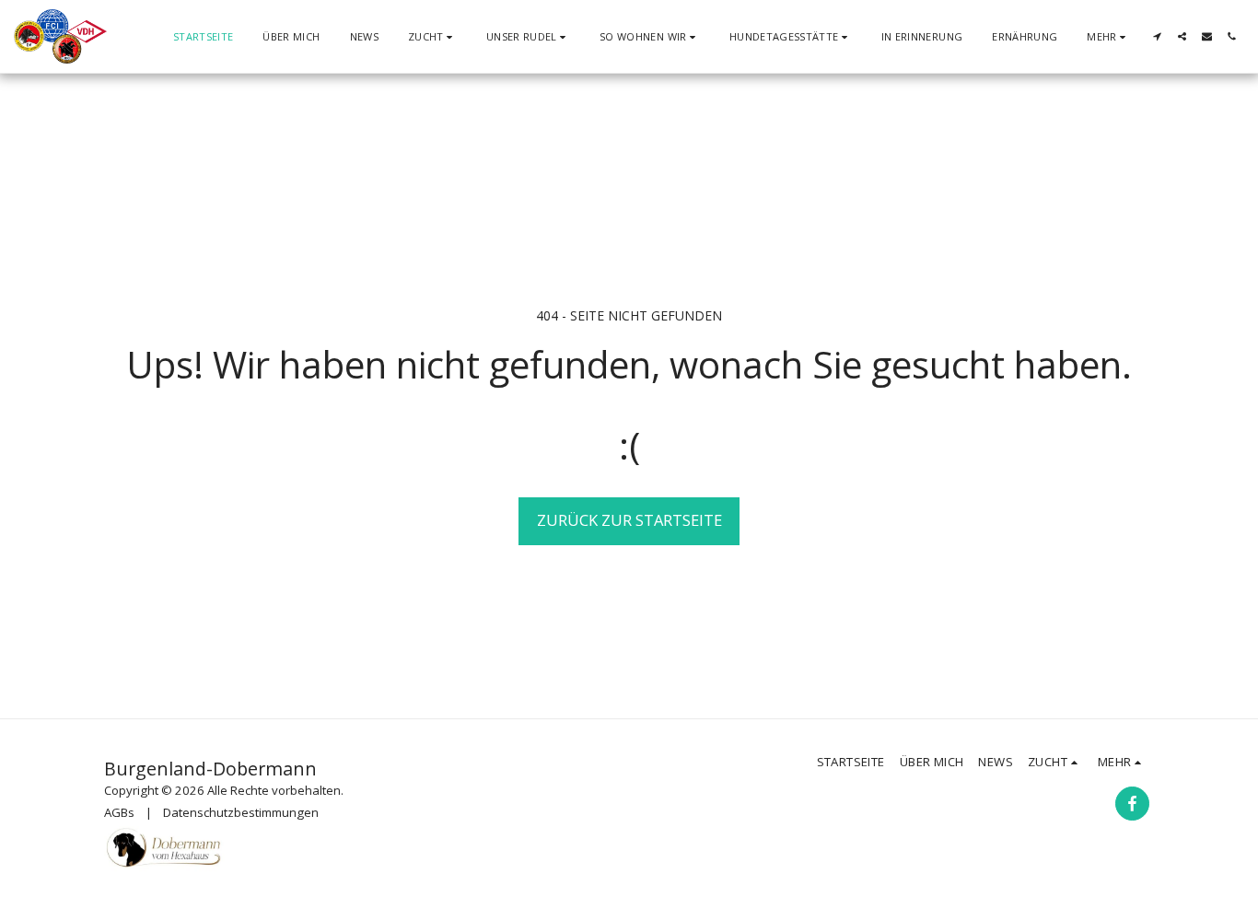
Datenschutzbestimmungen (241, 812)
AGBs (119, 812)
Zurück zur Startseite (629, 519)
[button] (432, 36)
